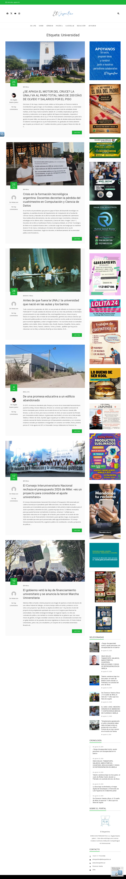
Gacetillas (69, 26)
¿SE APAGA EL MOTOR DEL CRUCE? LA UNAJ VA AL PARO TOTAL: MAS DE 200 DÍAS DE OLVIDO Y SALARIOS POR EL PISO (52, 95)
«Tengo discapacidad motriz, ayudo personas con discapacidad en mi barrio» (110, 645)
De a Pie (33, 26)
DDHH (41, 26)
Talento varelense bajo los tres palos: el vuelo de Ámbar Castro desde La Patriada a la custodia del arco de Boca (110, 681)
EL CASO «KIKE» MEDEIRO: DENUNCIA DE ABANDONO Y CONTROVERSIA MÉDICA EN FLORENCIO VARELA (110, 710)
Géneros (49, 26)
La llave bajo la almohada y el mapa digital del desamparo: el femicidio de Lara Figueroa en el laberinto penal (106, 789)
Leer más (77, 132)
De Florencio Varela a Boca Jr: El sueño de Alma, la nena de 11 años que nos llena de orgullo (110, 696)
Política (59, 26)
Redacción (81, 26)
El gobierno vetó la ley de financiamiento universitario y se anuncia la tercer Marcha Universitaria (51, 594)
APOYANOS (92, 26)
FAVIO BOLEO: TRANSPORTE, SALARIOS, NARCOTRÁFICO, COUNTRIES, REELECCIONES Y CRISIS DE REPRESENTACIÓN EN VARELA (106, 764)
